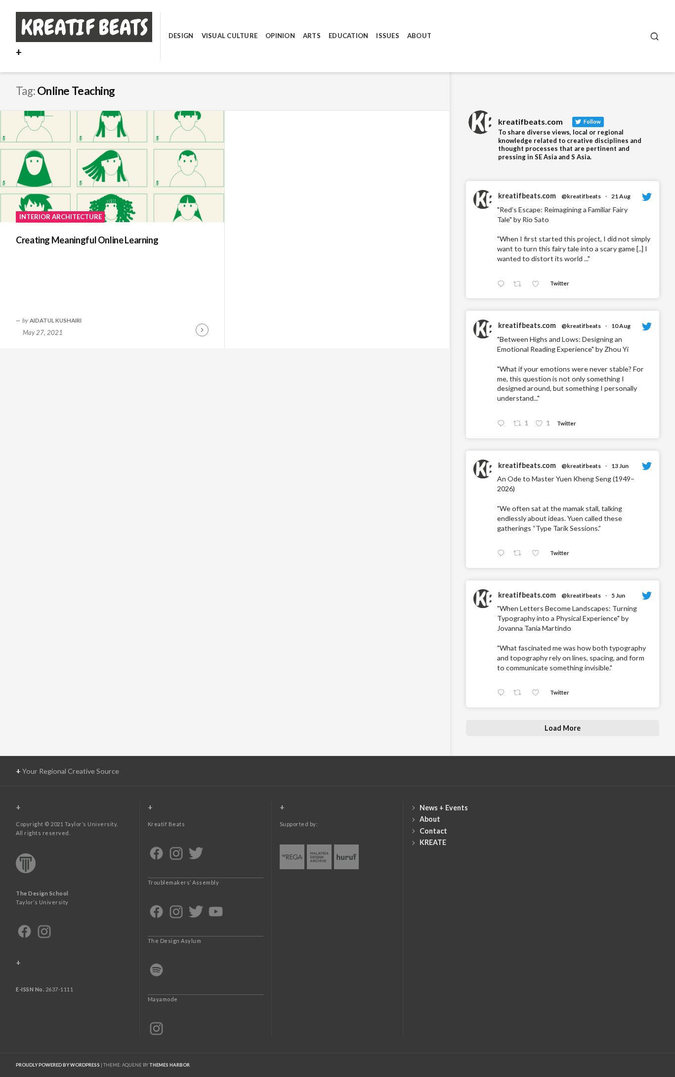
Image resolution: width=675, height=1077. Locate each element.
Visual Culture (230, 36)
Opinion (280, 36)
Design (181, 36)
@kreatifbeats (581, 196)
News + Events (444, 807)
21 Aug (621, 196)
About (419, 36)
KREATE (433, 842)
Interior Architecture (60, 217)
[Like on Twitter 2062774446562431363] (538, 693)
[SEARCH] (654, 36)
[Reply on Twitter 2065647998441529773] (503, 553)
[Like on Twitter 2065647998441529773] (538, 553)
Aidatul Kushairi (56, 320)
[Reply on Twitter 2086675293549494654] (503, 423)
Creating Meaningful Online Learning (87, 239)
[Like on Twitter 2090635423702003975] (538, 284)
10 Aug (621, 325)
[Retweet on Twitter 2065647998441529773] (520, 553)
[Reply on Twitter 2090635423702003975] (503, 284)
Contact (433, 831)
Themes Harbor (169, 1065)
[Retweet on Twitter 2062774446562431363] (520, 693)
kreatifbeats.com (527, 195)
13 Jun (620, 465)
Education (348, 36)
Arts (312, 36)
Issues (387, 36)
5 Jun (618, 595)
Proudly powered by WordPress (58, 1065)
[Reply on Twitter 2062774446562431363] (503, 693)
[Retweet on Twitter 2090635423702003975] (520, 284)
